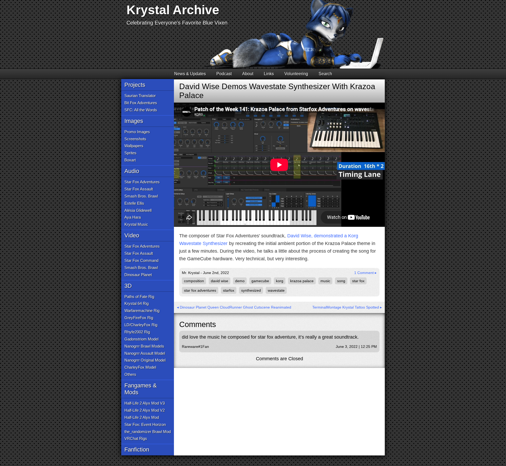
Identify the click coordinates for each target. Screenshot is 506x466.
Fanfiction (136, 449)
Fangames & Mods (140, 389)
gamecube (260, 281)
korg (279, 281)
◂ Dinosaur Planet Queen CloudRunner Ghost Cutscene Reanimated (234, 307)
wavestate (276, 290)
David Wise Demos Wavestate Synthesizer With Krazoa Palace (277, 91)
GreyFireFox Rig (138, 317)
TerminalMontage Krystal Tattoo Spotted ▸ (347, 307)
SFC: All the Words (140, 110)
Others (130, 374)
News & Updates (190, 73)
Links (269, 73)
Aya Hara (132, 217)
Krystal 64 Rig (136, 303)
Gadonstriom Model (141, 339)
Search (325, 73)
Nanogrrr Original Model (145, 360)
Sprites (130, 153)
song (341, 281)
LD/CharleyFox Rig (140, 325)
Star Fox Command (141, 260)
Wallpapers (133, 145)
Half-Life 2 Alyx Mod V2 (144, 410)
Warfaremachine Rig (141, 310)
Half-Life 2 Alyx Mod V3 (144, 403)
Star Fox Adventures (142, 182)
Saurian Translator (140, 95)
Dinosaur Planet (138, 274)
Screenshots (135, 139)
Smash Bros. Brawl (141, 196)
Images (133, 121)
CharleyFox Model (140, 367)
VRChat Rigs (135, 438)
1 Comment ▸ (365, 273)
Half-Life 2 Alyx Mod (141, 417)
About (247, 73)
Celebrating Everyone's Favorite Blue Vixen (176, 23)
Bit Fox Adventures (140, 102)
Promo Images (137, 131)
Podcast (224, 73)
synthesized (251, 290)
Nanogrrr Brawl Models (144, 346)
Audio (131, 171)
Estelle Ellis (134, 203)
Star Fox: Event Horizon (145, 424)
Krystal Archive (172, 10)
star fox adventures (200, 290)
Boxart (130, 160)
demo (240, 281)
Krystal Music (136, 224)
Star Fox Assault (138, 189)
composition (194, 281)
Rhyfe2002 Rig (137, 332)
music (325, 281)
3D (128, 285)
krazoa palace (302, 281)
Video (131, 235)
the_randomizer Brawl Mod (147, 431)
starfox (228, 290)
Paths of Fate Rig (139, 296)
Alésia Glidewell (138, 210)
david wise (219, 281)
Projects (134, 84)
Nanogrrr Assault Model (144, 353)
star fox (358, 281)
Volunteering (296, 73)
